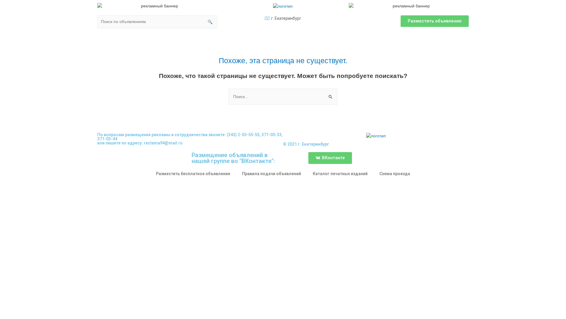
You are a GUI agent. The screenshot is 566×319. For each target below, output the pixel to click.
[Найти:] (283, 96)
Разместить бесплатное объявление (193, 173)
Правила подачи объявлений (271, 173)
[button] (435, 21)
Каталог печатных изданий (340, 173)
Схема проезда (394, 173)
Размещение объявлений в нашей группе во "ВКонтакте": (233, 158)
